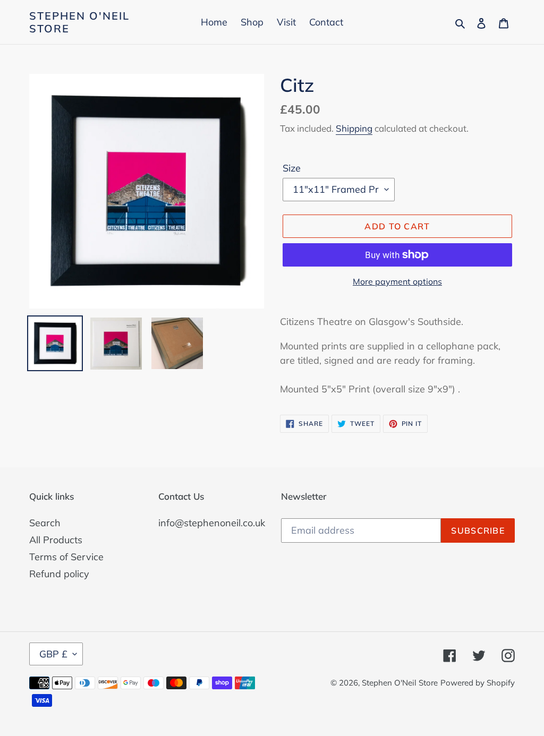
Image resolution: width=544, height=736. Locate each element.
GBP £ (53, 654)
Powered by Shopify (477, 683)
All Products (55, 540)
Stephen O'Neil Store (79, 22)
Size (292, 168)
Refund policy (59, 574)
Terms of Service (66, 557)
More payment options (397, 281)
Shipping (354, 128)
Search (45, 523)
